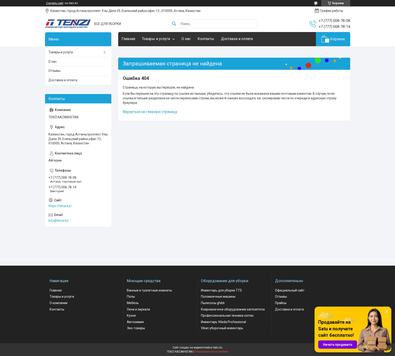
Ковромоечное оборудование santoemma (233, 309)
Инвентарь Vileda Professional (223, 322)
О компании (58, 303)
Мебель (133, 303)
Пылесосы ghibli (212, 303)
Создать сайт (55, 3)
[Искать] (174, 23)
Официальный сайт (289, 290)
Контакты (206, 39)
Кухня (131, 315)
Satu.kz (217, 347)
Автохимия (135, 322)
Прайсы (280, 303)
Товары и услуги (156, 39)
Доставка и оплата (237, 39)
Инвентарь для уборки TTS (221, 290)
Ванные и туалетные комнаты (149, 290)
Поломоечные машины (218, 296)
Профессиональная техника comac (227, 315)
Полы (131, 296)
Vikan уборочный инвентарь (222, 328)
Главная (128, 39)
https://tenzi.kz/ (60, 206)
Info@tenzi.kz (58, 220)
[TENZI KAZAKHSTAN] (68, 23)
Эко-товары (136, 328)
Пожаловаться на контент (211, 351)
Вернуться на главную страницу (150, 112)
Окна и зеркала (138, 309)
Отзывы (54, 71)
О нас (186, 39)
